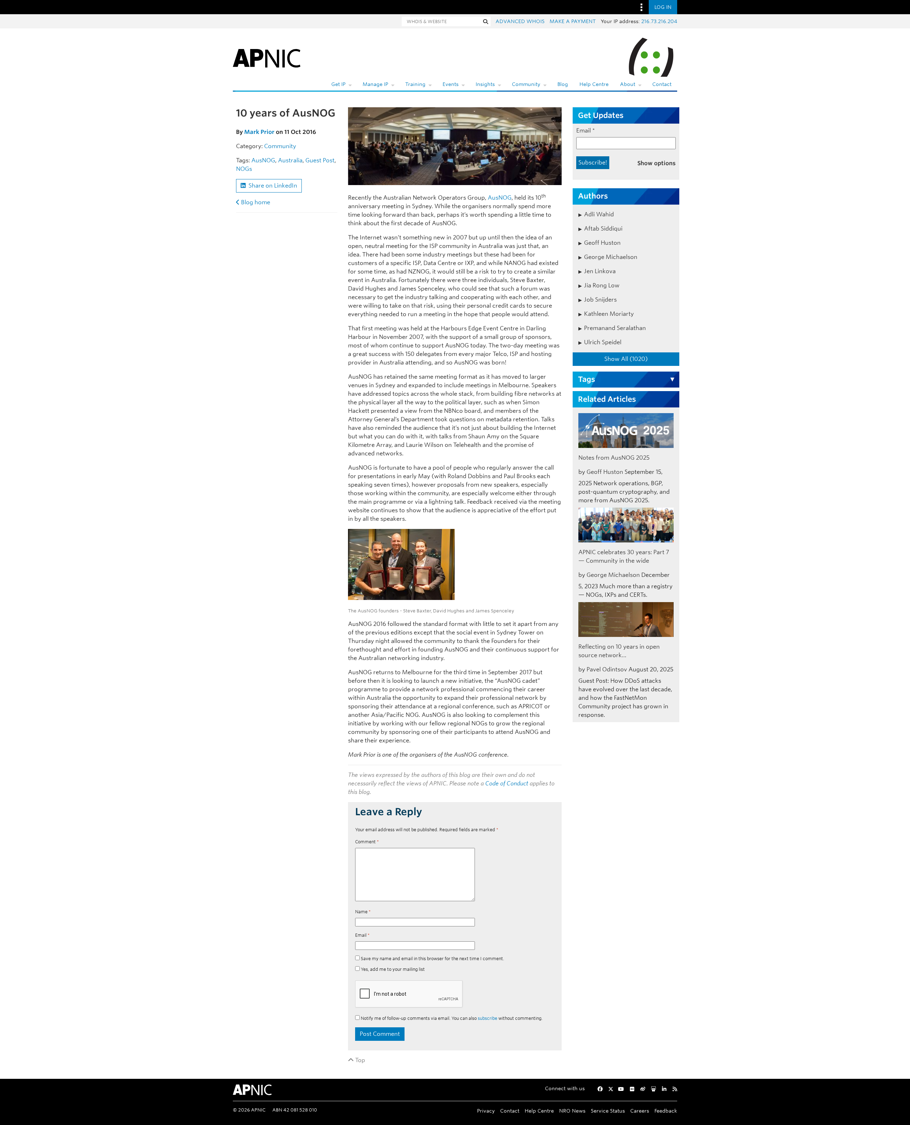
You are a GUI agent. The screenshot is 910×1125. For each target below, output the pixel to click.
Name (363, 911)
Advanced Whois (520, 21)
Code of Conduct (506, 783)
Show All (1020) (626, 359)
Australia (290, 160)
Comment (367, 841)
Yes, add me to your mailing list (392, 969)
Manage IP (375, 84)
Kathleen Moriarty (609, 313)
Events (451, 84)
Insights (485, 84)
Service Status (608, 1111)
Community (526, 84)
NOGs (244, 169)
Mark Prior (259, 132)
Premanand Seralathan (615, 328)
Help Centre (594, 84)
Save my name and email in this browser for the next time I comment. (432, 958)
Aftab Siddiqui (603, 228)
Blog (562, 84)
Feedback (665, 1111)
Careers (639, 1111)
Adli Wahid (599, 214)
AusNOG (263, 160)
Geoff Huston (602, 242)
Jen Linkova (600, 271)
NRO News (572, 1111)
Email (362, 935)
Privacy (486, 1111)
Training (415, 84)
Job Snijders (600, 299)
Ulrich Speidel (602, 342)
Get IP (338, 84)
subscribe (487, 1018)
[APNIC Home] (266, 57)
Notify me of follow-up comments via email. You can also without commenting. (451, 1018)
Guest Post (319, 160)
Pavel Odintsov (607, 669)
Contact (661, 84)
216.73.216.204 (659, 21)
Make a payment (573, 21)
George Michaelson (610, 257)
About (627, 84)
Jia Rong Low (602, 285)
